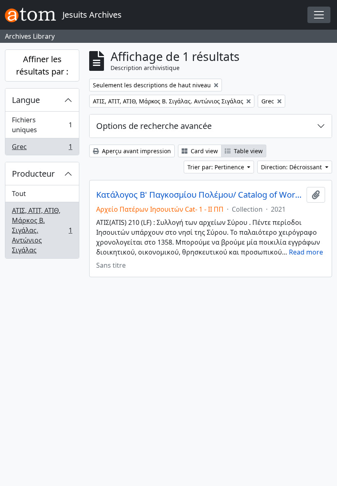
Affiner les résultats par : (42, 65)
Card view (203, 151)
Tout (19, 193)
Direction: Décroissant (292, 167)
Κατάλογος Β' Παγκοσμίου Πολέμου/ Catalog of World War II (199, 195)
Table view (247, 151)
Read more (306, 252)
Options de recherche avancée (154, 125)
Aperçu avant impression (135, 151)
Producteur (33, 173)
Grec (42, 148)
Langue (26, 99)
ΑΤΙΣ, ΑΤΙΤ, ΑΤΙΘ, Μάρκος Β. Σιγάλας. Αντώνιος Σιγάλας (42, 230)
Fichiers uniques (42, 124)
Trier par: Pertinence (216, 167)
